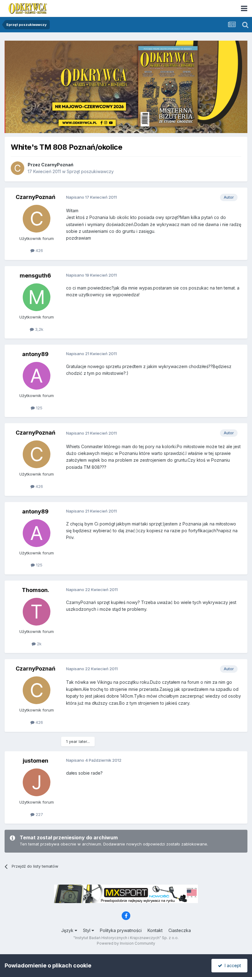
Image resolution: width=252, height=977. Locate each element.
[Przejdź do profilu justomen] (36, 782)
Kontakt (155, 930)
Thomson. (35, 590)
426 (38, 250)
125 (38, 407)
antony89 (35, 354)
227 (38, 814)
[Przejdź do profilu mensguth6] (36, 297)
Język (68, 930)
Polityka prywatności (121, 930)
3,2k (38, 329)
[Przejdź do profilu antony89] (36, 376)
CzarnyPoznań (57, 164)
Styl (87, 930)
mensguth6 (35, 275)
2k (38, 643)
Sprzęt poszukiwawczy (90, 171)
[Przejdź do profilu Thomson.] (36, 612)
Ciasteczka (179, 930)
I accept (231, 965)
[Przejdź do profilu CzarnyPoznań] (17, 168)
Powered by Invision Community (126, 943)
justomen (35, 760)
